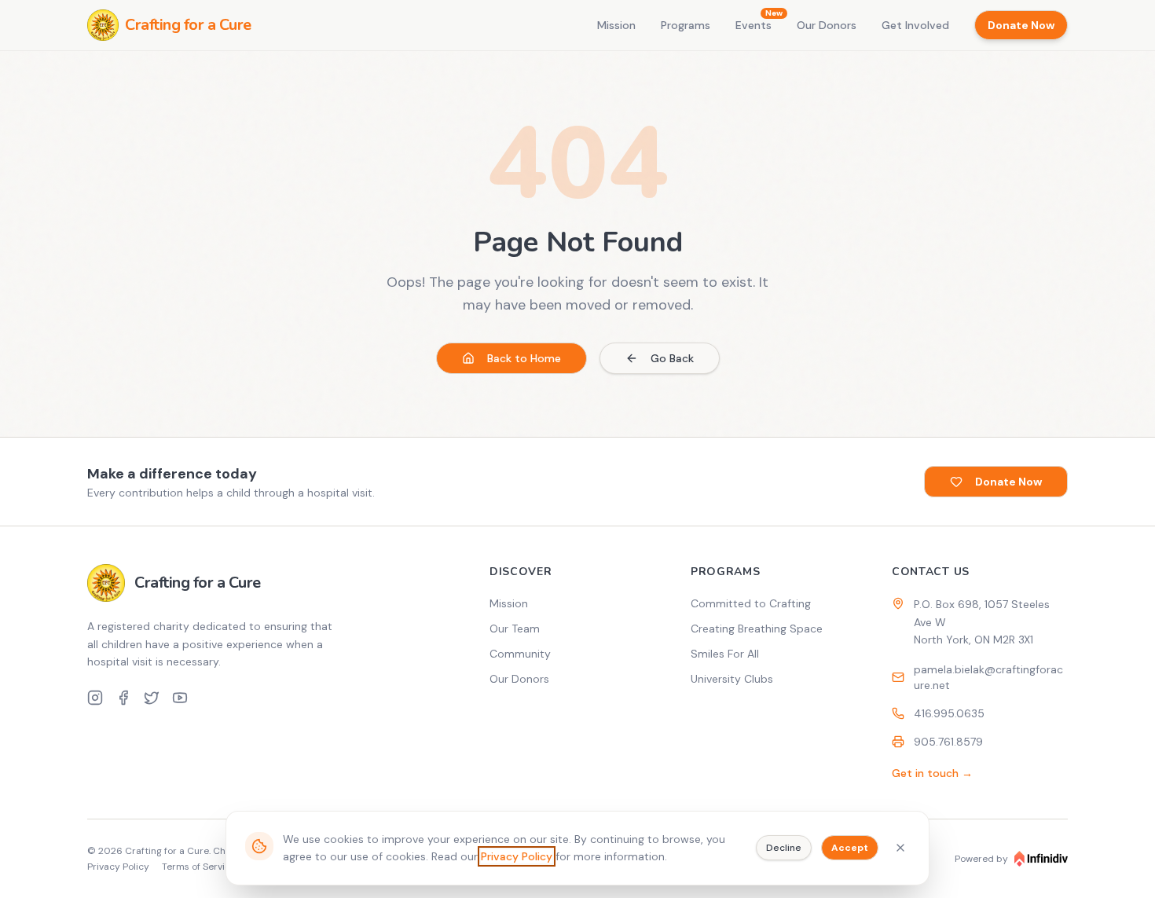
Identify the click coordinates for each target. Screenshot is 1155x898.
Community (520, 654)
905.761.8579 (948, 742)
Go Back (672, 358)
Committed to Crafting (751, 603)
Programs (685, 25)
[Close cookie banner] (900, 847)
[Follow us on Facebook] (123, 698)
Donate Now (1021, 25)
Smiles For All (725, 654)
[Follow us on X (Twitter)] (152, 698)
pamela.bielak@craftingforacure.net (988, 677)
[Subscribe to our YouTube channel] (180, 698)
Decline (783, 847)
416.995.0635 (949, 713)
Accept (849, 847)
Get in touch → (932, 773)
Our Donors (826, 25)
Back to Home (524, 358)
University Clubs (732, 679)
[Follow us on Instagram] (95, 698)
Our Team (515, 628)
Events (753, 24)
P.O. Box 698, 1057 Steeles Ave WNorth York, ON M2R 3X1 (982, 622)
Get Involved (915, 25)
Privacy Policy (516, 856)
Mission (616, 25)
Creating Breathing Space (757, 628)
